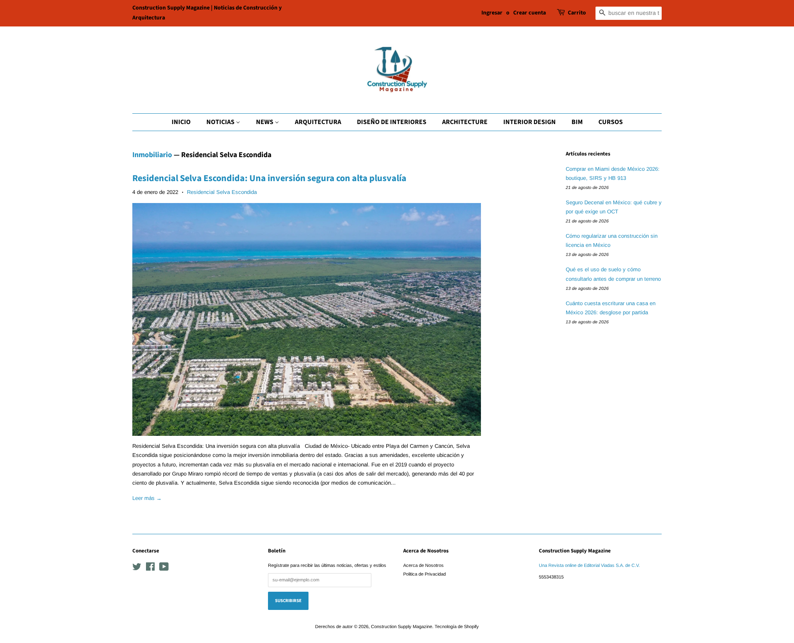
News (265, 122)
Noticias (221, 122)
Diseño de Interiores (391, 122)
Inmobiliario (152, 155)
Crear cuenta (529, 13)
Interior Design (529, 122)
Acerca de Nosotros (423, 565)
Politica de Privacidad (424, 573)
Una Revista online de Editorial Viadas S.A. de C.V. (589, 565)
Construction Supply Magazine (401, 626)
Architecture (465, 122)
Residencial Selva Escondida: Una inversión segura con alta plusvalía (269, 178)
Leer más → (147, 498)
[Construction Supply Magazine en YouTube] (164, 568)
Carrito (577, 13)
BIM (577, 122)
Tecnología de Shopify (457, 626)
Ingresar (491, 13)
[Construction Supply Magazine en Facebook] (150, 568)
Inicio (181, 122)
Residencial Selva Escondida (222, 192)
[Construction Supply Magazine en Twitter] (136, 568)
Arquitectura (318, 122)
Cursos (610, 122)
